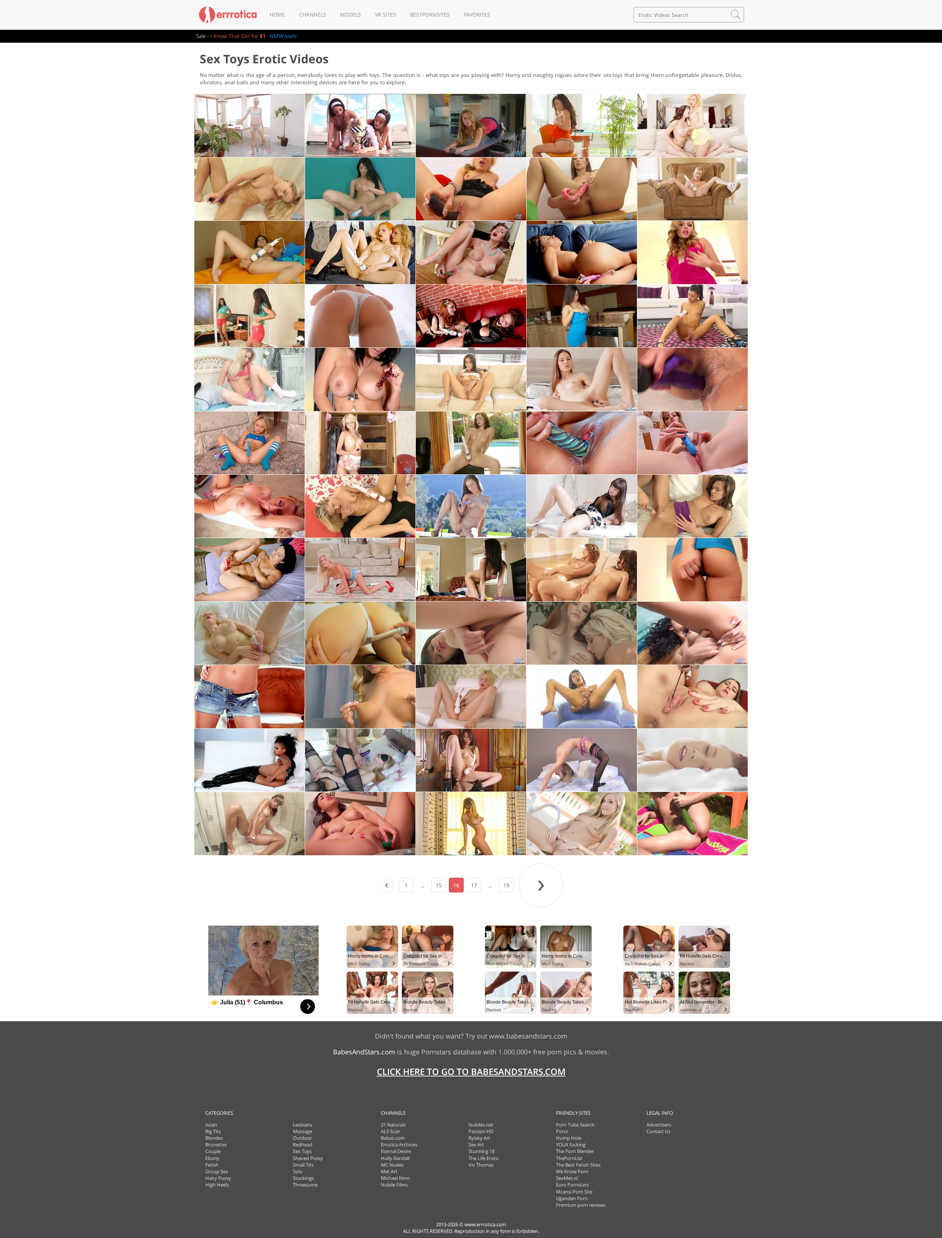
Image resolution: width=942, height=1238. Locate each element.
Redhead (302, 1144)
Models (350, 14)
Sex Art (476, 1144)
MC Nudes (392, 1164)
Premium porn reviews (581, 1205)
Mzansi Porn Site (574, 1191)
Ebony (212, 1158)
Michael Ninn (395, 1178)
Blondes (214, 1138)
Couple (213, 1151)
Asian (211, 1124)
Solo (297, 1171)
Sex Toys (302, 1151)
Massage (302, 1131)
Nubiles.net (480, 1124)
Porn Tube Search (575, 1124)
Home (277, 14)
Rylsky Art (479, 1138)
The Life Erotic (483, 1158)
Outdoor (302, 1138)
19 (506, 885)
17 (474, 885)
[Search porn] (735, 14)
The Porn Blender (575, 1151)
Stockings (303, 1178)
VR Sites (385, 14)
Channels (312, 14)
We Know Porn (572, 1171)
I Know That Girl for (238, 35)
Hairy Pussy (218, 1178)
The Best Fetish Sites (578, 1164)
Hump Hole (568, 1138)
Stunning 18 (481, 1151)
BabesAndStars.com (364, 1051)
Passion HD (480, 1131)
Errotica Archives (399, 1144)
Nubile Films (394, 1184)
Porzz (562, 1131)
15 (439, 885)
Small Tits (303, 1164)
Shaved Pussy (308, 1158)
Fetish (212, 1164)
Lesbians (302, 1124)
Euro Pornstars (572, 1184)
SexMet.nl (567, 1178)
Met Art (389, 1171)
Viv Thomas (481, 1164)
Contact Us (658, 1131)
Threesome (305, 1184)
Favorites (477, 14)
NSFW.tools (283, 35)
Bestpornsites (430, 14)
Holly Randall (395, 1158)
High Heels (217, 1184)
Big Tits (213, 1131)
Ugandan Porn (572, 1198)
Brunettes (216, 1144)
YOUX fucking (570, 1144)
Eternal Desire (396, 1151)
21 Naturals (393, 1124)
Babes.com (393, 1138)
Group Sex (216, 1171)
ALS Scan (390, 1131)
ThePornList (569, 1158)
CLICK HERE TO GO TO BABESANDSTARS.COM (471, 1071)
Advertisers (659, 1124)
